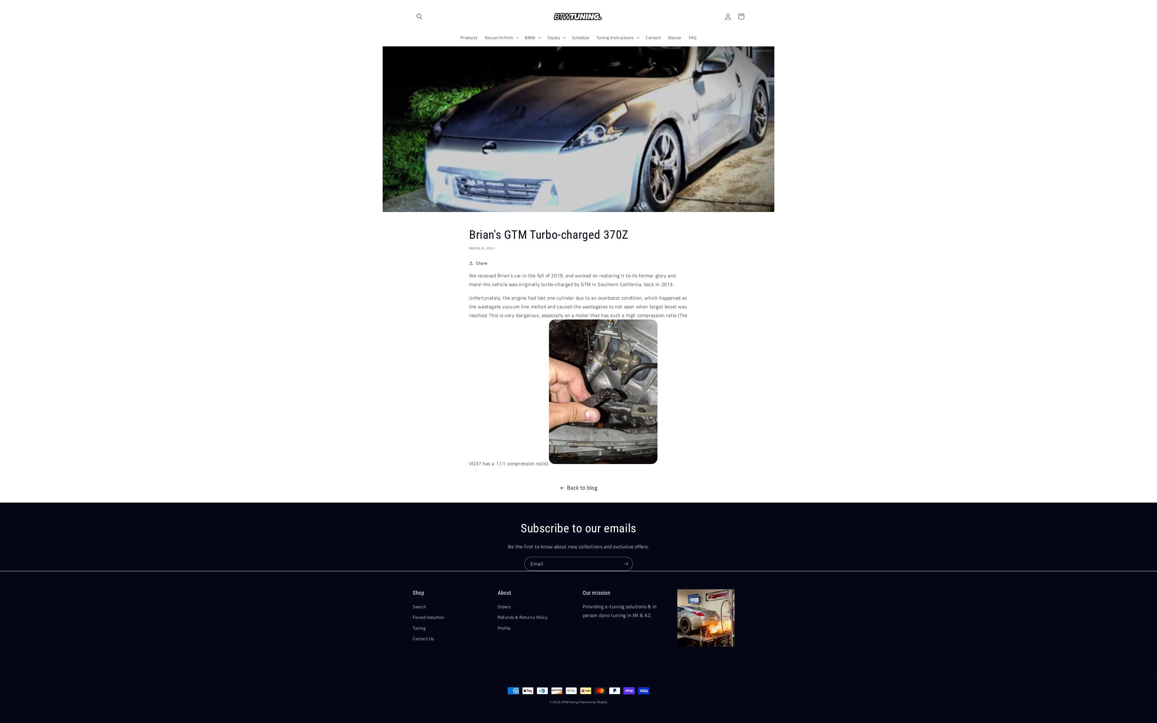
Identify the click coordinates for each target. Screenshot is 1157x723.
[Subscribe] (625, 564)
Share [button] (482, 263)
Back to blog (582, 488)
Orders (504, 606)
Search (419, 606)
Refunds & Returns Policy (522, 617)
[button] (419, 16)
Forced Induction (429, 617)
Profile (504, 628)
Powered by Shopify (593, 702)
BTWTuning (570, 702)
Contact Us (423, 638)
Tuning (419, 628)
